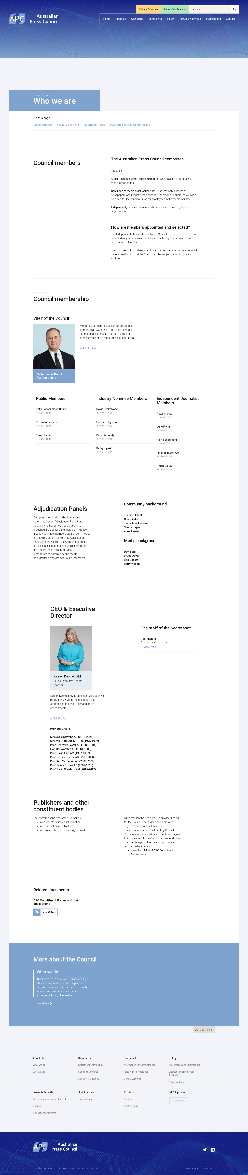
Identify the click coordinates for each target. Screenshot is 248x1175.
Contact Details (132, 1099)
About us (47, 95)
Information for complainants (139, 1065)
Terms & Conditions (89, 1168)
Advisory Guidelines (88, 1078)
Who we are (39, 1071)
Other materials (177, 1082)
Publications (85, 1099)
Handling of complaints (135, 1071)
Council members (42, 124)
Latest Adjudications (175, 9)
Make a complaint (132, 1078)
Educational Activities (44, 1113)
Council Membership (68, 124)
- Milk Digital (205, 1168)
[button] (121, 19)
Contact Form (131, 1106)
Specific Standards (88, 1071)
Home (36, 95)
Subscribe (178, 1100)
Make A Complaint (149, 9)
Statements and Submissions (184, 1065)
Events (37, 1106)
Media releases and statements (50, 1099)
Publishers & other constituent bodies (130, 124)
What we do (39, 1065)
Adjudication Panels (94, 124)
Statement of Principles (91, 1065)
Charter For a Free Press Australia (182, 1073)
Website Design (193, 1168)
